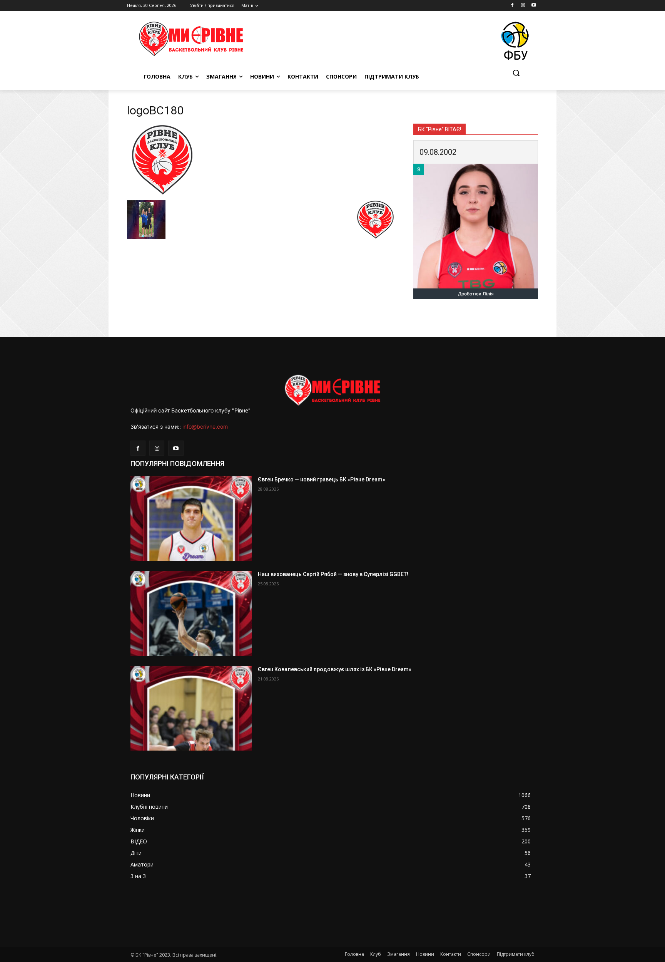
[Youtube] (533, 5)
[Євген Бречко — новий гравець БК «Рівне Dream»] (191, 518)
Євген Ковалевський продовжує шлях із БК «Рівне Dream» (334, 669)
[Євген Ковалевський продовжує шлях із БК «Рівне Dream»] (191, 708)
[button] (516, 73)
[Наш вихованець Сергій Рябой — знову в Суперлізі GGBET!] (191, 613)
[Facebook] (512, 5)
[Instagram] (522, 5)
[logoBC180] (161, 192)
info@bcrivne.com (205, 426)
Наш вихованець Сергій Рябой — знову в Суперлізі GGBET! (333, 574)
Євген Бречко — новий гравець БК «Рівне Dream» (321, 479)
